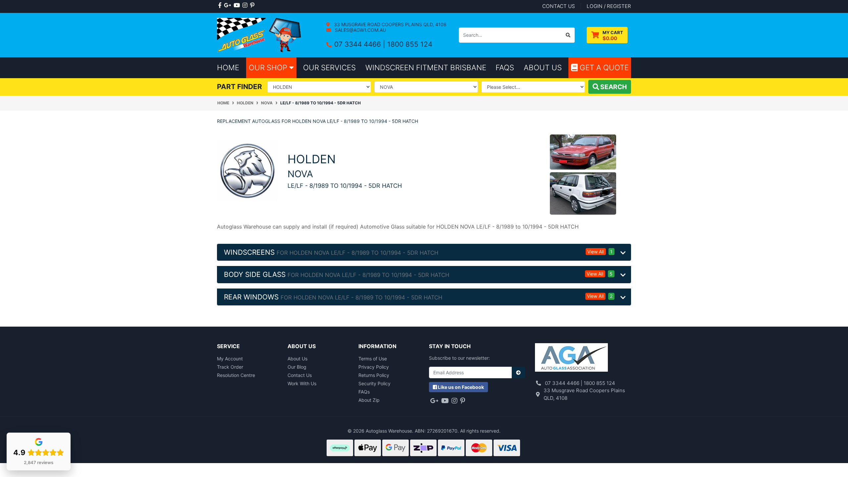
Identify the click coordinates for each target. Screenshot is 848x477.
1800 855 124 (409, 44)
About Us (297, 358)
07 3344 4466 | (360, 44)
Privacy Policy (373, 367)
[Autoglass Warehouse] (260, 34)
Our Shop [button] (269, 67)
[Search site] (568, 35)
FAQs (364, 392)
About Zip (369, 400)
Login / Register (609, 6)
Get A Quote (603, 67)
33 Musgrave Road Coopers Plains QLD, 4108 (390, 24)
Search (613, 87)
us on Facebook (461, 387)
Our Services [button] (329, 67)
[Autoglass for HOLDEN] (247, 170)
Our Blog (297, 367)
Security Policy (374, 383)
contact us (558, 6)
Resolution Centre (236, 375)
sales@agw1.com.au (360, 30)
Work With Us (302, 383)
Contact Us (300, 375)
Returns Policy (373, 375)
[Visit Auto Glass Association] (571, 358)
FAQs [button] (505, 67)
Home (228, 67)
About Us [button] (543, 67)
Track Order (230, 367)
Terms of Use (372, 358)
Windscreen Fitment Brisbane (425, 67)
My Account (230, 358)
